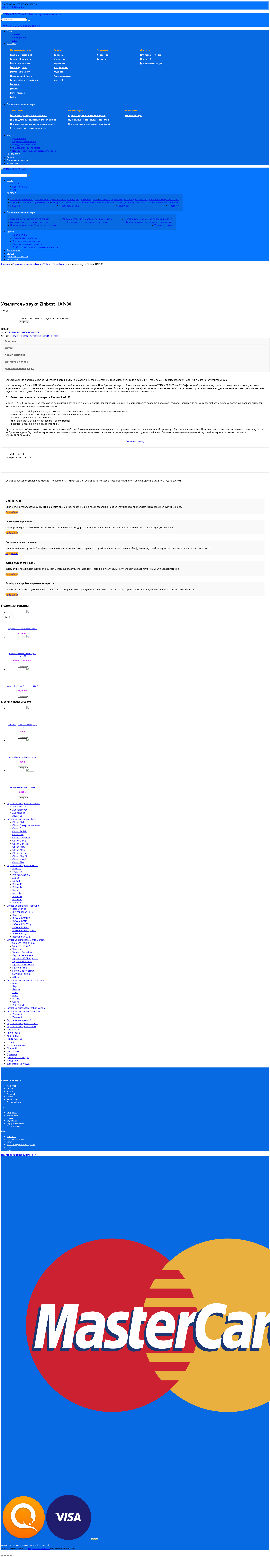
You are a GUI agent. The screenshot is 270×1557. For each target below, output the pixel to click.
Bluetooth (12, 1048)
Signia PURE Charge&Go (25, 958)
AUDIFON (11, 1086)
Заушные (17, 815)
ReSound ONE (19, 921)
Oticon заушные (21, 837)
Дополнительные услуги (19, 368)
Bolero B (17, 887)
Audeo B (16, 902)
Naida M (16, 893)
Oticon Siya (18, 862)
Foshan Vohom (14, 1102)
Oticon (10, 1088)
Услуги (10, 1142)
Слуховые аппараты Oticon (21, 819)
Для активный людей (18, 1063)
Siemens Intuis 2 (21, 946)
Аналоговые (13, 1032)
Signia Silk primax (21, 973)
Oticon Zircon (19, 853)
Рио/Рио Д (18, 1004)
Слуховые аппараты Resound (23, 905)
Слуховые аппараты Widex (21, 1026)
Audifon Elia (18, 812)
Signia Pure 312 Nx (22, 961)
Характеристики (15, 354)
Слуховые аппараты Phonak (22, 865)
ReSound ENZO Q (21, 924)
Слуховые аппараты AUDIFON (23, 803)
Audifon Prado (20, 809)
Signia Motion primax (23, 970)
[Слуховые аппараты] (14, 169)
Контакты (11, 1136)
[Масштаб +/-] (11, 1555)
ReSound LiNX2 (20, 927)
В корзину (24, 322)
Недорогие (13, 1051)
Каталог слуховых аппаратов (21, 1144)
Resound (11, 1094)
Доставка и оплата (16, 361)
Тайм (15, 992)
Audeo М (17, 896)
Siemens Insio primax (23, 942)
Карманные (13, 1035)
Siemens (10, 1096)
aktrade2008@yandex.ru (14, 7)
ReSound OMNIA (21, 918)
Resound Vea (19, 908)
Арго (15, 983)
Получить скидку (135, 441)
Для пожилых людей (18, 1057)
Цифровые (13, 1029)
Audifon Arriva (20, 806)
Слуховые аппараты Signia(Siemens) (26, 939)
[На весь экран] (8, 1555)
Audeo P (16, 877)
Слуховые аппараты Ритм (21, 1020)
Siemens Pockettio (22, 952)
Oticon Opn (18, 828)
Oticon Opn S (19, 840)
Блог (9, 1150)
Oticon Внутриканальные (26, 825)
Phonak (10, 1091)
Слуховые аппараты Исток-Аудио (25, 980)
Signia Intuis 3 (19, 967)
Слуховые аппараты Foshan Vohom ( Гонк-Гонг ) (38, 264)
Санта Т (16, 1001)
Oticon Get (17, 834)
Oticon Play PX (19, 856)
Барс (14, 986)
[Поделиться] (5, 1555)
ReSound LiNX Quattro (24, 930)
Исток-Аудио (13, 1099)
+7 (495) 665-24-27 (11, 25)
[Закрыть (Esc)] (2, 1555)
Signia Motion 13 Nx (23, 964)
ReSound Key (19, 933)
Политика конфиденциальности (19, 1154)
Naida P (16, 880)
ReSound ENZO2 (21, 936)
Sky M (15, 890)
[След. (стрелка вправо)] (2, 1556)
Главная (5, 264)
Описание (11, 341)
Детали (9, 347)
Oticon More (19, 849)
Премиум (12, 1054)
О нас (9, 1147)
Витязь (16, 998)
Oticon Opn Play (20, 843)
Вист (15, 995)
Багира (16, 989)
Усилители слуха (30, 332)
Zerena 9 (17, 1017)
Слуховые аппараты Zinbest (22, 1023)
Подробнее (11, 512)
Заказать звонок (30, 25)
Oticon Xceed (19, 859)
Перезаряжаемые (16, 1045)
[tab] (135, 341)
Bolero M (17, 884)
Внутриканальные (22, 911)
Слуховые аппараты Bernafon (23, 1011)
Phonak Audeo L (21, 874)
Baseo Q (16, 868)
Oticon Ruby (18, 846)
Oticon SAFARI (19, 831)
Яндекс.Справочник (39, 1548)
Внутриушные (14, 1038)
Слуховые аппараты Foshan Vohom (26, 1007)
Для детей (12, 1060)
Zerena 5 (17, 1014)
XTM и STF (18, 976)
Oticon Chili (18, 822)
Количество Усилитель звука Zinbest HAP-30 (43, 318)
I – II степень (13, 332)
